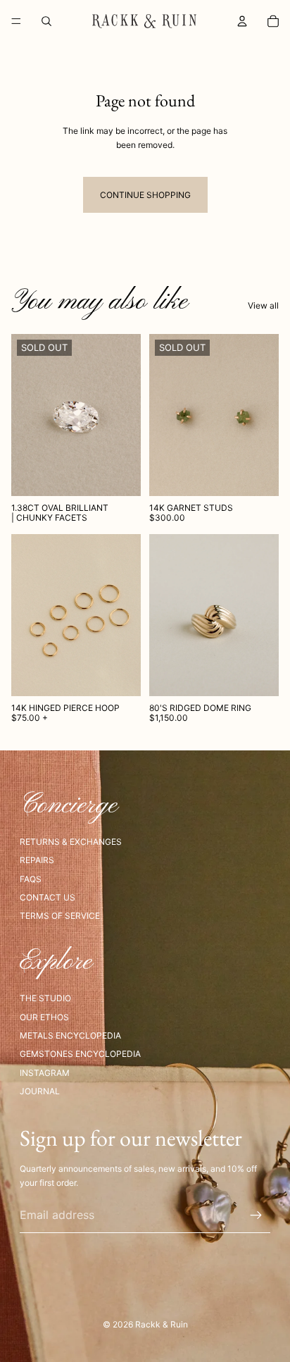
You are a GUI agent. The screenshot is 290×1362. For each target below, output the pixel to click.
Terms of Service (60, 915)
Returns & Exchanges (71, 841)
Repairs (37, 860)
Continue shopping (145, 195)
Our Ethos (44, 1017)
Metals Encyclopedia (70, 1035)
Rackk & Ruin (161, 1324)
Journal (40, 1091)
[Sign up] (256, 1215)
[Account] (242, 21)
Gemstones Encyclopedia (80, 1053)
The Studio (45, 998)
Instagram (45, 1072)
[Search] (46, 21)
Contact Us (47, 897)
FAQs (31, 879)
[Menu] (16, 21)
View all (263, 305)
